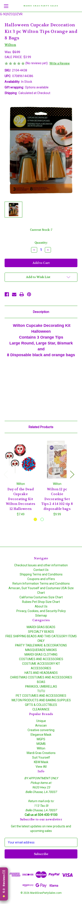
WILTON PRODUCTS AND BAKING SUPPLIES (41, 700)
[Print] (21, 294)
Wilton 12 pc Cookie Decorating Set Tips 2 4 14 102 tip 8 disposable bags (57, 499)
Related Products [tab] (41, 427)
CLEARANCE (41, 709)
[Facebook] (7, 294)
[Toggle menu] (6, 6)
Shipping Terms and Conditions (41, 574)
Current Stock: (41, 230)
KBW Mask (41, 762)
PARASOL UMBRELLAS (41, 686)
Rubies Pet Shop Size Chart (41, 602)
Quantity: (41, 243)
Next (72, 474)
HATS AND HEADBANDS (41, 673)
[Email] (14, 294)
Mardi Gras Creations (41, 753)
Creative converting (41, 730)
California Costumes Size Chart (41, 597)
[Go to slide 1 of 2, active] (35, 519)
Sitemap (41, 615)
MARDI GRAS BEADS (41, 627)
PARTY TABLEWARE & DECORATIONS (41, 645)
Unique (41, 721)
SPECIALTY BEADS (41, 631)
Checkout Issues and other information (41, 565)
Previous (5, 474)
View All (41, 766)
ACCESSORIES (41, 668)
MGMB (41, 743)
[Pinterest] (29, 294)
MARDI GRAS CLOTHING (41, 654)
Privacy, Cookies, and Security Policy (41, 611)
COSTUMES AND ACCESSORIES (41, 659)
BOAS (41, 682)
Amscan (41, 725)
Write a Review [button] (59, 63)
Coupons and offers (41, 579)
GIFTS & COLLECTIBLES (41, 705)
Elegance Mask (41, 734)
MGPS (41, 739)
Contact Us (41, 570)
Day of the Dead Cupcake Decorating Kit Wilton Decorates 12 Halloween (20, 499)
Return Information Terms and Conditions (41, 583)
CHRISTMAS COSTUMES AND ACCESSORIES (41, 677)
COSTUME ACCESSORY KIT (41, 663)
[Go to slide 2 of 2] (42, 519)
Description (41, 312)
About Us (41, 606)
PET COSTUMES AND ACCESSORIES (41, 695)
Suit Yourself (41, 757)
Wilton (41, 748)
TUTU (41, 691)
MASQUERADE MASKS (41, 650)
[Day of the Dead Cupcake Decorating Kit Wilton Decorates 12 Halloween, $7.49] (20, 458)
